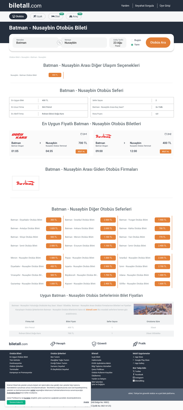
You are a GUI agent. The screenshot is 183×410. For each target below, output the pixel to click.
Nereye (68, 40)
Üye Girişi (165, 5)
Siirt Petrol (47, 107)
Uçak (39, 16)
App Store (139, 357)
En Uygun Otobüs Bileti (19, 357)
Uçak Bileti (96, 357)
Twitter (138, 371)
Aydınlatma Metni (13, 393)
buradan (27, 398)
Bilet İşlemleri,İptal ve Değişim (98, 383)
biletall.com (91, 309)
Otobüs (19, 16)
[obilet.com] (25, 8)
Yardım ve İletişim (99, 379)
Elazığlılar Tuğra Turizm (60, 360)
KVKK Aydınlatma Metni (101, 363)
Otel (58, 15)
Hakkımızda (96, 360)
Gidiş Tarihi (118, 40)
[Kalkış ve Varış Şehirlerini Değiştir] (59, 42)
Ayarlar (86, 402)
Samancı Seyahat (58, 366)
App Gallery (139, 363)
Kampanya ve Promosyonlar (21, 372)
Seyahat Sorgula (144, 5)
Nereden (20, 40)
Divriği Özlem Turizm (59, 363)
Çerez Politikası (98, 369)
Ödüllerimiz (96, 376)
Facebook (139, 374)
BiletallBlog (139, 381)
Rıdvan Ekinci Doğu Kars (53, 114)
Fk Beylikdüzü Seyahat (60, 369)
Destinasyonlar (16, 363)
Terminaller (14, 369)
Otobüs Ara (158, 42)
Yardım (125, 5)
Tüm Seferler (15, 360)
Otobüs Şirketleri (16, 366)
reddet (32, 390)
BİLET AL (81, 151)
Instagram (139, 378)
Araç (76, 15)
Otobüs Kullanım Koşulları (102, 372)
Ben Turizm (55, 357)
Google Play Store (142, 360)
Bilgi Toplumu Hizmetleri (101, 366)
